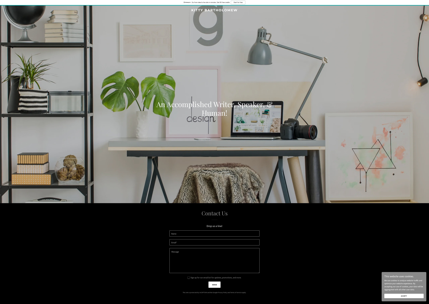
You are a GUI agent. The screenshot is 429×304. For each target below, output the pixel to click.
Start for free (238, 2)
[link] (214, 10)
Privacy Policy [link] (222, 292)
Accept (404, 296)
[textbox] (214, 233)
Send (214, 285)
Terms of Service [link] (236, 292)
